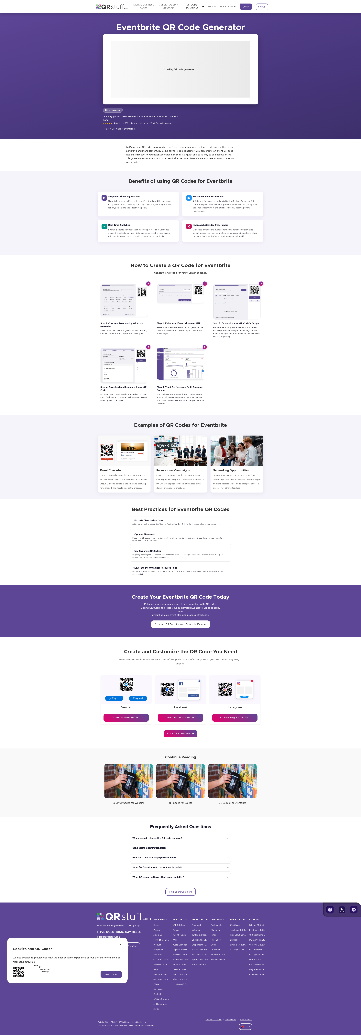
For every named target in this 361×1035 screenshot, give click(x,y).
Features (157, 955)
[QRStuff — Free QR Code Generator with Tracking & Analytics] (111, 7)
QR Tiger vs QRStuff (258, 955)
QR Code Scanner (161, 960)
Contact (157, 994)
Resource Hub (160, 975)
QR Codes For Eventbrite (232, 803)
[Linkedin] (354, 910)
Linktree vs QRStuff (258, 930)
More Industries (218, 960)
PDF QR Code (179, 935)
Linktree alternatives (258, 975)
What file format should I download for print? (157, 867)
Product (157, 945)
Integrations (158, 950)
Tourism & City (218, 955)
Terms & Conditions (214, 1019)
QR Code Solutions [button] (192, 6)
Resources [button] (226, 6)
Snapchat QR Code (201, 945)
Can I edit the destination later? (149, 848)
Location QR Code (181, 984)
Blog (155, 970)
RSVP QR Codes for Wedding (129, 803)
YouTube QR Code (200, 955)
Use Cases (235, 925)
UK (246, 1026)
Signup (262, 7)
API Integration (160, 1004)
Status (156, 1009)
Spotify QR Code (200, 960)
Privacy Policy (246, 1019)
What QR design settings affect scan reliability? (158, 877)
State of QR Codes (162, 940)
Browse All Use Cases (179, 734)
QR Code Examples (162, 979)
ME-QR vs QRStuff (257, 940)
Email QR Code (180, 955)
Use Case (116, 129)
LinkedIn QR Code (200, 940)
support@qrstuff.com (109, 937)
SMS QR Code (179, 965)
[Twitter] (342, 910)
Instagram (196, 930)
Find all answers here (180, 892)
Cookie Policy (230, 1019)
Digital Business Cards (183, 950)
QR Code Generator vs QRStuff (263, 965)
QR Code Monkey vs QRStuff (262, 950)
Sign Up (132, 946)
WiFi (175, 940)
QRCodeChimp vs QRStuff (261, 935)
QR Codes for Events (180, 803)
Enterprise (235, 940)
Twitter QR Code (199, 935)
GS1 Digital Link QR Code (241, 950)
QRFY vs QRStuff (257, 945)
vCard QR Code (180, 945)
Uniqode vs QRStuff (258, 960)
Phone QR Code (180, 960)
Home (106, 129)
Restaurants (216, 925)
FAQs (156, 984)
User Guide (158, 989)
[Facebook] (330, 910)
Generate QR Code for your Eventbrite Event (179, 624)
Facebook (196, 925)
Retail (213, 935)
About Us (157, 935)
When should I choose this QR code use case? (157, 838)
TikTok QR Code (199, 950)
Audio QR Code (180, 975)
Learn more (111, 974)
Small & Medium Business (242, 945)
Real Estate (216, 940)
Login (246, 7)
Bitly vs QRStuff (256, 925)
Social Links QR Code (202, 965)
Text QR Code (179, 970)
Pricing (211, 6)
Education (215, 950)
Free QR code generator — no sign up (118, 925)
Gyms (213, 945)
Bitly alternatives (257, 970)
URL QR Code (179, 925)
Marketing (215, 930)
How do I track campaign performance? (154, 858)
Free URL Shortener (162, 965)
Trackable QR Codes (239, 930)
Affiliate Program (161, 999)
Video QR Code (180, 979)
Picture (176, 930)
